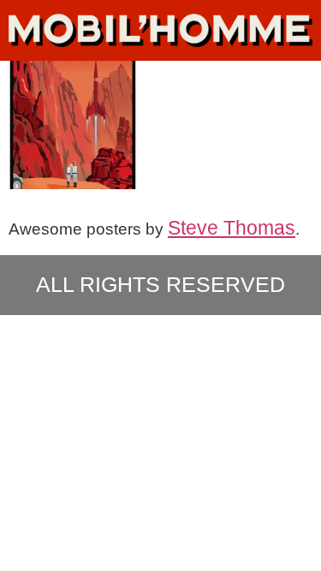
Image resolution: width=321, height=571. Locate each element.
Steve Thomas (231, 228)
